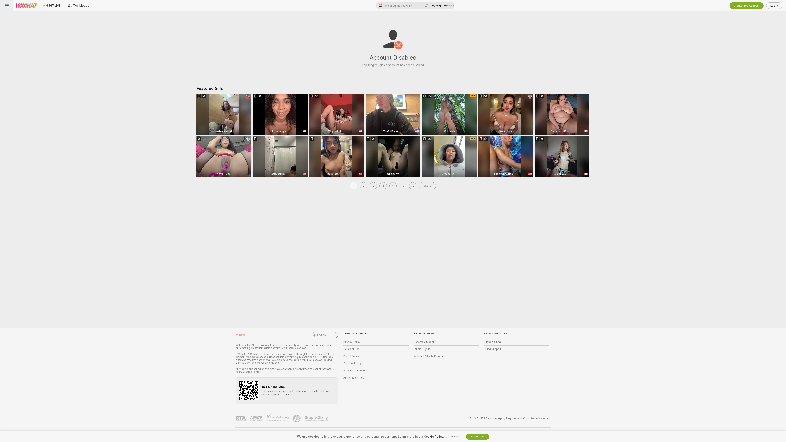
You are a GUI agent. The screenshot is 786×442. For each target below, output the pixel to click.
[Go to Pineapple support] (297, 418)
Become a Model (424, 342)
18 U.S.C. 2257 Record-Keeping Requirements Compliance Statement (509, 418)
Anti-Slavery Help (353, 377)
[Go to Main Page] (26, 5)
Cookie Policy (433, 436)
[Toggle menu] (6, 5)
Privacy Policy (351, 342)
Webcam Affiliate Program (429, 356)
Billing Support (492, 349)
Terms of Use (351, 349)
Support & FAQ (492, 342)
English (321, 335)
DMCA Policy (351, 356)
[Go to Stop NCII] (317, 418)
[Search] (426, 5)
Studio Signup (422, 349)
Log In (774, 5)
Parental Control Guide (356, 370)
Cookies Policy (352, 363)
